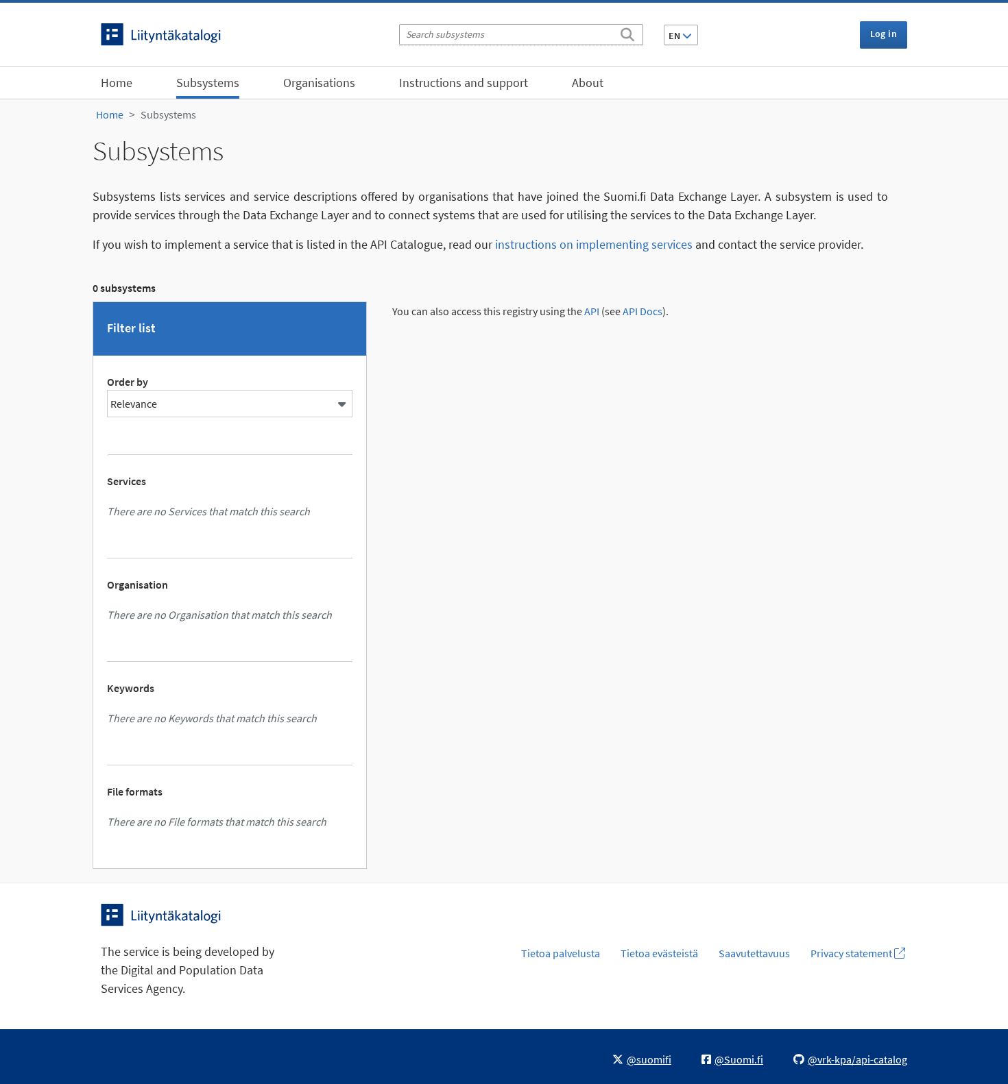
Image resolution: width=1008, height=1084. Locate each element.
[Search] (627, 32)
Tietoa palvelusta (560, 953)
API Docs (642, 311)
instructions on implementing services (594, 244)
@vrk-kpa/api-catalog (857, 1059)
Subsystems (207, 82)
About (587, 82)
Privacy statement (852, 953)
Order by (127, 382)
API (591, 311)
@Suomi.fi (739, 1059)
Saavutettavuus (754, 953)
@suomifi (649, 1059)
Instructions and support (463, 82)
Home (116, 82)
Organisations (319, 82)
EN (675, 35)
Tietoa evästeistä (659, 953)
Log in (883, 33)
